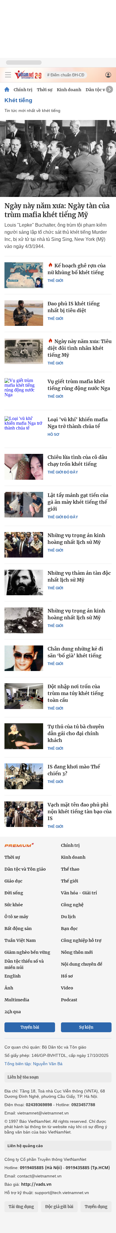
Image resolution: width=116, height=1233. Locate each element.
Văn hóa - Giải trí (79, 893)
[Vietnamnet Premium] (19, 848)
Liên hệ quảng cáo (25, 1145)
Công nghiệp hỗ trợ (81, 940)
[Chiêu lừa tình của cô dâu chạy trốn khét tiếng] (23, 466)
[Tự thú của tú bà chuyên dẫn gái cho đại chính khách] (23, 736)
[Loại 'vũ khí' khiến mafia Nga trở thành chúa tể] (23, 429)
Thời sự (44, 90)
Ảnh (8, 988)
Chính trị (23, 90)
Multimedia (16, 999)
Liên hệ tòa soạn (23, 1077)
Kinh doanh (69, 90)
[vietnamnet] (28, 77)
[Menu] (8, 74)
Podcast (69, 999)
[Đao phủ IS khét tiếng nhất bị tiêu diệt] (23, 313)
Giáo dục (13, 881)
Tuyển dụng (96, 1206)
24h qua (12, 1011)
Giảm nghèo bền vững (27, 952)
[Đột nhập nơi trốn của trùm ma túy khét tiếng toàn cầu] (23, 696)
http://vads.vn (36, 1184)
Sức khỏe (13, 904)
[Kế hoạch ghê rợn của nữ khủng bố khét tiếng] (23, 275)
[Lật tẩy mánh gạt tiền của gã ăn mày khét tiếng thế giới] (23, 504)
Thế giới (55, 281)
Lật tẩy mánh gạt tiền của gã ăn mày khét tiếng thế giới (78, 502)
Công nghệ (72, 904)
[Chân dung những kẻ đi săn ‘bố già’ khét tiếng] (23, 658)
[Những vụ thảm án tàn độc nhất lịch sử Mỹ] (23, 582)
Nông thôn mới (77, 952)
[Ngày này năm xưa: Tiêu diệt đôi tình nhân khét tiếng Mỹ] (23, 351)
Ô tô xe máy (16, 916)
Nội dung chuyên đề (81, 964)
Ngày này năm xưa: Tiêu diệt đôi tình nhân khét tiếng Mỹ (80, 348)
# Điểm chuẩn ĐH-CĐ (65, 75)
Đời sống (13, 893)
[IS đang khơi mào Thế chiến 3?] (23, 776)
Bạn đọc (69, 928)
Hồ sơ (53, 434)
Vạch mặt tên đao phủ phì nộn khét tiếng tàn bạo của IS (80, 811)
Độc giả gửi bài (59, 1206)
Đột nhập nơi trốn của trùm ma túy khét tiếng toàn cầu (76, 693)
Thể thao (70, 869)
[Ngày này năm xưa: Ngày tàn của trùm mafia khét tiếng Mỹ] (58, 158)
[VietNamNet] (6, 89)
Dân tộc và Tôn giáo (25, 869)
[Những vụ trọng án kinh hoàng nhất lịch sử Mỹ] (23, 545)
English (12, 976)
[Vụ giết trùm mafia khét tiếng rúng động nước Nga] (23, 391)
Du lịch (68, 916)
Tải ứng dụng (21, 1206)
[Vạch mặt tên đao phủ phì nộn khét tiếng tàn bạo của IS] (23, 814)
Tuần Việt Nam (20, 940)
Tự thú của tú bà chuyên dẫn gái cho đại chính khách (76, 733)
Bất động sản (18, 928)
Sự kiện (86, 1027)
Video (67, 988)
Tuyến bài (30, 1027)
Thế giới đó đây (63, 472)
